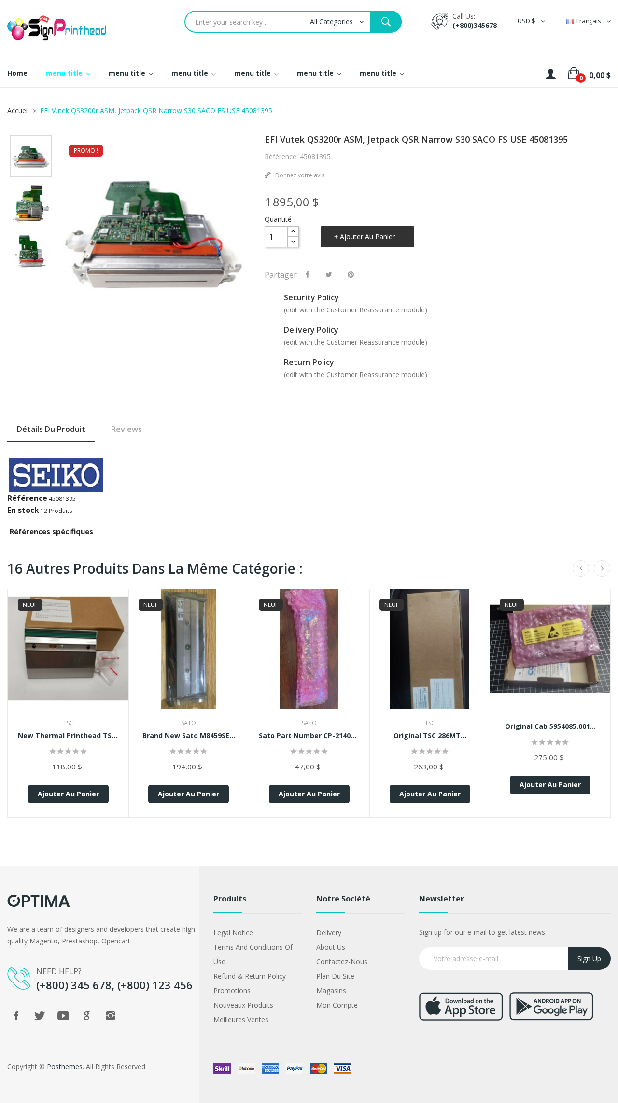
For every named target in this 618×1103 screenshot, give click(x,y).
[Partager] (308, 274)
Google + (87, 1015)
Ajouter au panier (367, 236)
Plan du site (335, 976)
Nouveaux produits (243, 1004)
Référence (27, 498)
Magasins (331, 990)
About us (330, 947)
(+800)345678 (474, 25)
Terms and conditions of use (253, 954)
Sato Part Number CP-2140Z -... (309, 735)
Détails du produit (51, 429)
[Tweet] (329, 274)
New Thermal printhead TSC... (68, 735)
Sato (188, 723)
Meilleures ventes (240, 1019)
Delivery (328, 932)
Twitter (39, 1015)
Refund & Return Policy (249, 976)
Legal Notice (233, 932)
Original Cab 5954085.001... (550, 726)
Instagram (110, 1015)
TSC (68, 723)
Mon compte (337, 1004)
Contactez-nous (341, 961)
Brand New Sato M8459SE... (188, 735)
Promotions (232, 990)
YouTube (63, 1015)
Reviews (126, 429)
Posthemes (65, 1066)
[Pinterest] (351, 274)
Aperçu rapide (68, 655)
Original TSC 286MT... (429, 735)
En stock (23, 510)
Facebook (16, 1015)
